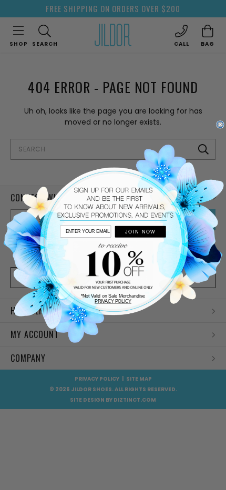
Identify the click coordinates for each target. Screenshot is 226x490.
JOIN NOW (140, 231)
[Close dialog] (220, 124)
